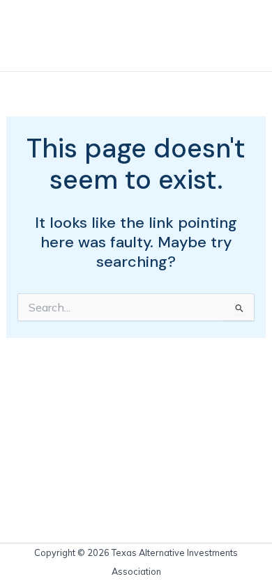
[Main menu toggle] (239, 36)
